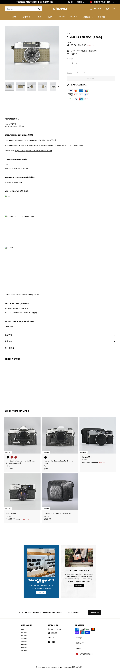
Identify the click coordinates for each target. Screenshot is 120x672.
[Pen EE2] (60, 270)
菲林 (14, 17)
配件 (50, 17)
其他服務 (87, 17)
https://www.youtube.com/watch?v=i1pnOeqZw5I (33, 151)
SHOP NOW (41, 592)
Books (62, 17)
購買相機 (24, 635)
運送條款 (24, 641)
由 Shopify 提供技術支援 (73, 667)
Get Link (74, 17)
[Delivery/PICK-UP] (79, 558)
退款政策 (24, 638)
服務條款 (24, 644)
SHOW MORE (9, 326)
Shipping (69, 73)
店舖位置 (24, 647)
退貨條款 (9, 341)
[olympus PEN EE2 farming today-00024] (60, 231)
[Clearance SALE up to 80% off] (41, 563)
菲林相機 (27, 17)
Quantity (70, 59)
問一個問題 (10, 348)
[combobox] (23, 8)
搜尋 (22, 629)
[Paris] (60, 205)
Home (68, 33)
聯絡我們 (102, 17)
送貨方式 (9, 335)
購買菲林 (24, 632)
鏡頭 (40, 17)
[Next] (57, 86)
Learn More (78, 585)
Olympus (24, 411)
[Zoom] (32, 53)
